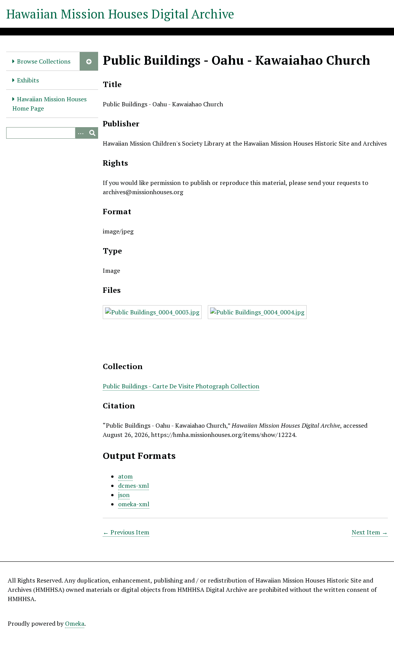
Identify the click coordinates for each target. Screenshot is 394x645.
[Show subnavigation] (89, 61)
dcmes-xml (133, 485)
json (124, 494)
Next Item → (370, 532)
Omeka (74, 623)
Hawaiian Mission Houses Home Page (49, 104)
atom (125, 476)
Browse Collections (43, 61)
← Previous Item (126, 532)
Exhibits (28, 80)
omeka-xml (133, 504)
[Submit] (92, 133)
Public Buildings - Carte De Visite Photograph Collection (181, 386)
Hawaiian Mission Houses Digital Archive (120, 14)
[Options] (81, 133)
